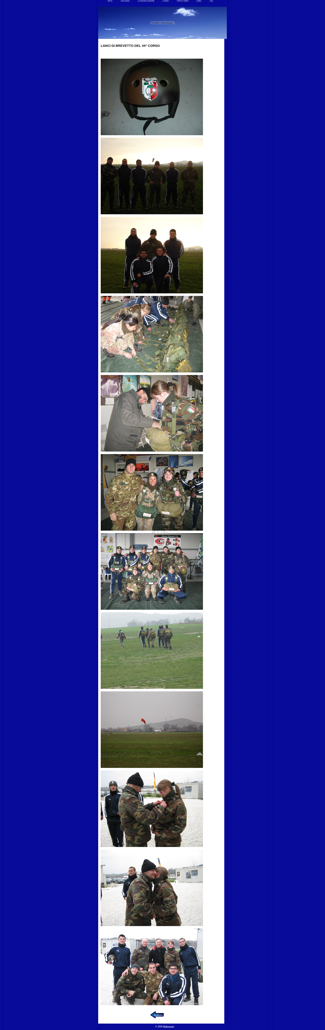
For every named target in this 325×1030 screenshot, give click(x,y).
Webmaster (168, 1026)
